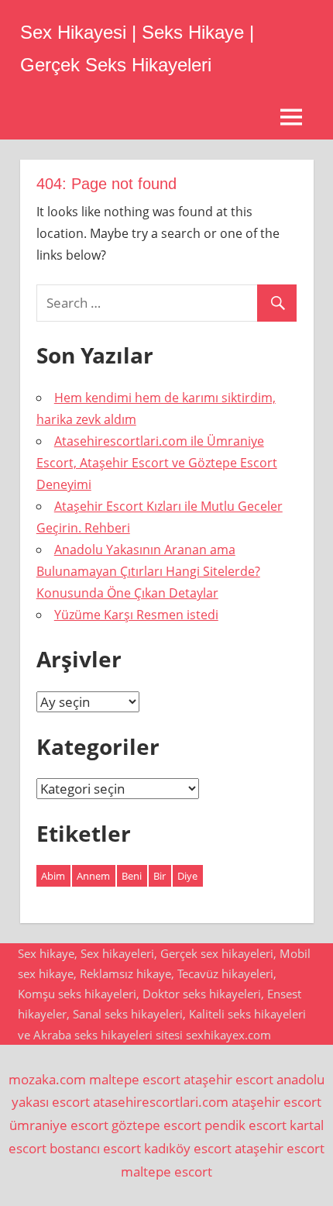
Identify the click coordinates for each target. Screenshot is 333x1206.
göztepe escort (156, 1125)
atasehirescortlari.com (160, 1102)
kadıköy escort (188, 1148)
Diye (187, 876)
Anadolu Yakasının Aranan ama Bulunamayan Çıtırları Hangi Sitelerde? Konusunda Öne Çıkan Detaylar (148, 571)
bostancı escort (95, 1148)
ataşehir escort (228, 1079)
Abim (53, 876)
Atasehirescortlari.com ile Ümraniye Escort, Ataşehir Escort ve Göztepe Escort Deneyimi (156, 462)
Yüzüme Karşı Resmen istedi (136, 614)
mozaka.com (47, 1079)
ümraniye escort (58, 1125)
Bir (159, 876)
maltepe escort (134, 1079)
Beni (132, 876)
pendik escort (245, 1125)
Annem (93, 876)
